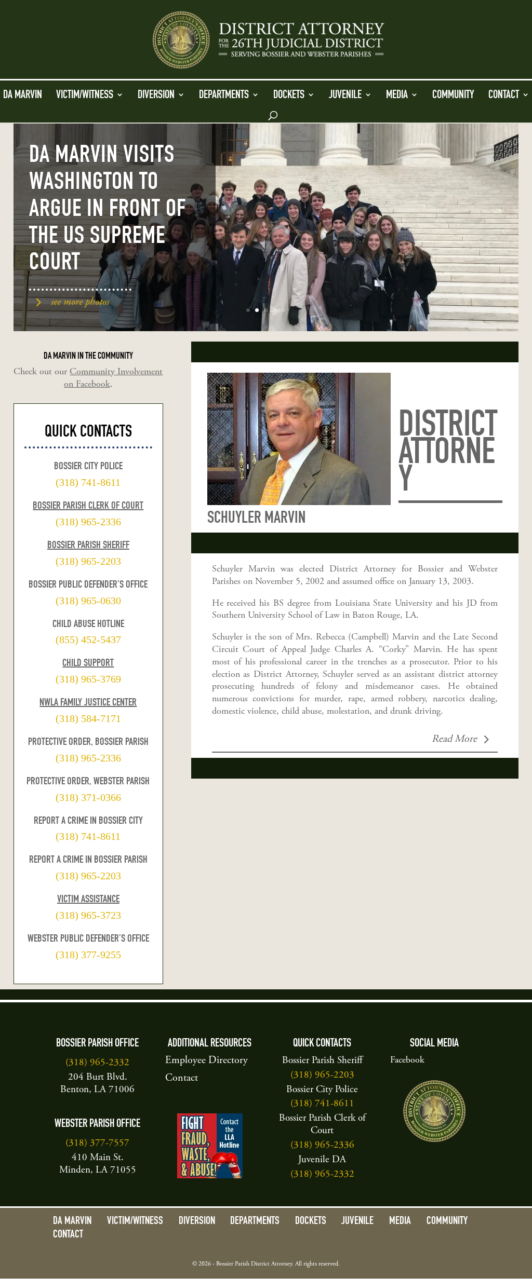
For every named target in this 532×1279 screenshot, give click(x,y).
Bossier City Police (322, 1090)
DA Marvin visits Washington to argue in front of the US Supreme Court (107, 211)
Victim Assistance (88, 900)
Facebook (407, 1060)
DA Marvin (22, 95)
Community (453, 95)
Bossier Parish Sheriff (88, 546)
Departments (224, 95)
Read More (454, 739)
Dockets (288, 95)
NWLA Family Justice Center (88, 703)
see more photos (80, 302)
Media (397, 95)
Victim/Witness (84, 95)
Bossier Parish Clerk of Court (88, 506)
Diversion (156, 95)
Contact (503, 95)
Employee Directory (206, 1060)
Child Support (88, 664)
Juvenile (345, 95)
